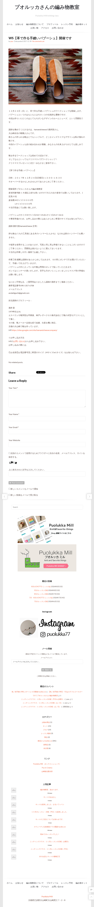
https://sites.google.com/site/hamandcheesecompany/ (34, 330)
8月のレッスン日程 (41, 594)
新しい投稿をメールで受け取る (24, 495)
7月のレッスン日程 (41, 601)
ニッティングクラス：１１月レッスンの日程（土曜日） (50, 841)
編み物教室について (35, 24)
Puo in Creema (47, 768)
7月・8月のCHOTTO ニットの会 (41, 598)
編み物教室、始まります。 (49, 790)
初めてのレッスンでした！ (49, 834)
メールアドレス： (47, 658)
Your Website (14, 440)
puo (12, 41)
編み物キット (81, 24)
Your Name (13, 414)
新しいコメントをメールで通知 (24, 489)
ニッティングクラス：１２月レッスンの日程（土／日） (43, 703)
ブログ (45, 730)
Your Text (13, 388)
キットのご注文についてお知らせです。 (49, 819)
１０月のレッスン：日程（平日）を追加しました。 (49, 812)
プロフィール (52, 24)
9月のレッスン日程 (41, 590)
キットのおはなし (49, 797)
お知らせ (19, 24)
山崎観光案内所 (47, 771)
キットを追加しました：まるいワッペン (49, 804)
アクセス (45, 28)
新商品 (45, 745)
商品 (45, 737)
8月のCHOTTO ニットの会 (41, 586)
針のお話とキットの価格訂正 (49, 856)
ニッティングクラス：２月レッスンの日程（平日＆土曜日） (42, 699)
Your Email (13, 427)
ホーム (10, 24)
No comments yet (38, 41)
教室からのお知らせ (45, 741)
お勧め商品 (46, 722)
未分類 (45, 748)
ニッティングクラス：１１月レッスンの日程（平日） (50, 849)
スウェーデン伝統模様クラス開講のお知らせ (50, 827)
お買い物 (34, 28)
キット (45, 726)
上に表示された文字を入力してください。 (27, 469)
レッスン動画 (46, 733)
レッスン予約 (67, 24)
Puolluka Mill (47, 896)
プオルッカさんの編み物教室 (47, 7)
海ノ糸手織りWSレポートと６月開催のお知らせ (29, 692)
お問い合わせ (58, 28)
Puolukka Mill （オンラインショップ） (47, 764)
